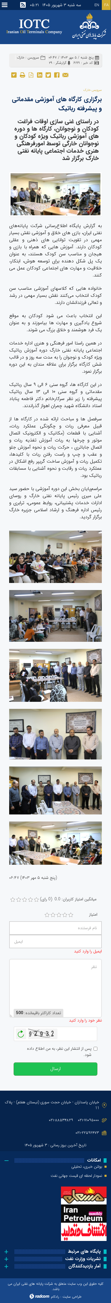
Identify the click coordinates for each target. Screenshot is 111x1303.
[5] (70, 915)
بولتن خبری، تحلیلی (86, 1167)
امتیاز (93, 915)
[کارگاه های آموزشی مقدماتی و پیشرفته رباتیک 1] (55, 194)
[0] (12, 899)
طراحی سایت (71, 1296)
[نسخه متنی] (22, 74)
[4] (64, 915)
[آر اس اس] (23, 5)
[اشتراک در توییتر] (48, 74)
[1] (47, 915)
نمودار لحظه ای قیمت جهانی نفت (76, 1176)
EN (96, 5)
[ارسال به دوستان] (65, 74)
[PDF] (31, 74)
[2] (53, 915)
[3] (59, 915)
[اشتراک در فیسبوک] (57, 74)
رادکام (55, 1296)
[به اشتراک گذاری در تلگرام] (14, 74)
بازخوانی (21, 1032)
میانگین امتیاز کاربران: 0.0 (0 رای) (68, 899)
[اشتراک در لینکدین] (39, 74)
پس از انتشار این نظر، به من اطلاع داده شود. (59, 1052)
